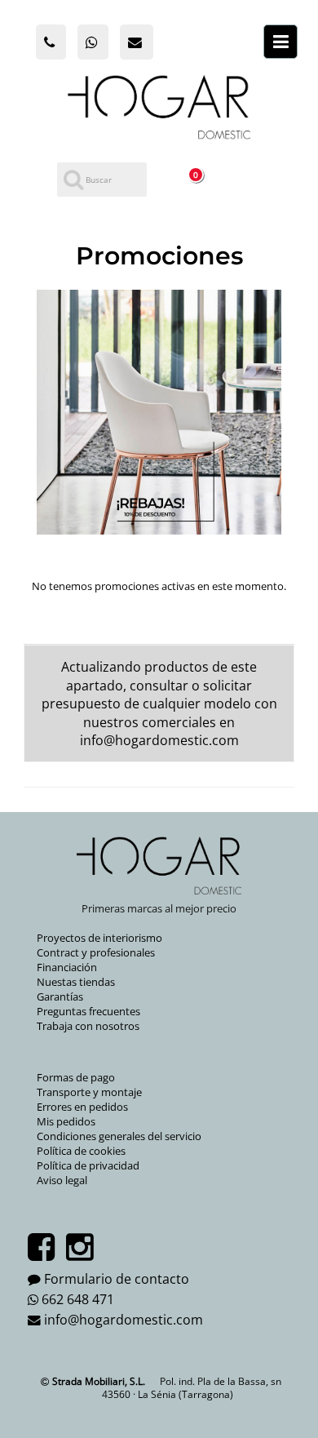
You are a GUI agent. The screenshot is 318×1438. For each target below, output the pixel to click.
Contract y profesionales (96, 952)
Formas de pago (76, 1077)
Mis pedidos (66, 1121)
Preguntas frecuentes (88, 1011)
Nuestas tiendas (76, 981)
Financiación (67, 967)
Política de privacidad (88, 1165)
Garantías (60, 996)
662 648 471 (78, 1299)
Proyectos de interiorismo (99, 937)
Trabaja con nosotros (88, 1026)
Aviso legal (62, 1180)
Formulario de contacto (116, 1279)
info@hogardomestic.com (159, 740)
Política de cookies (81, 1150)
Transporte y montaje (89, 1092)
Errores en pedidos (82, 1106)
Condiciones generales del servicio (119, 1136)
